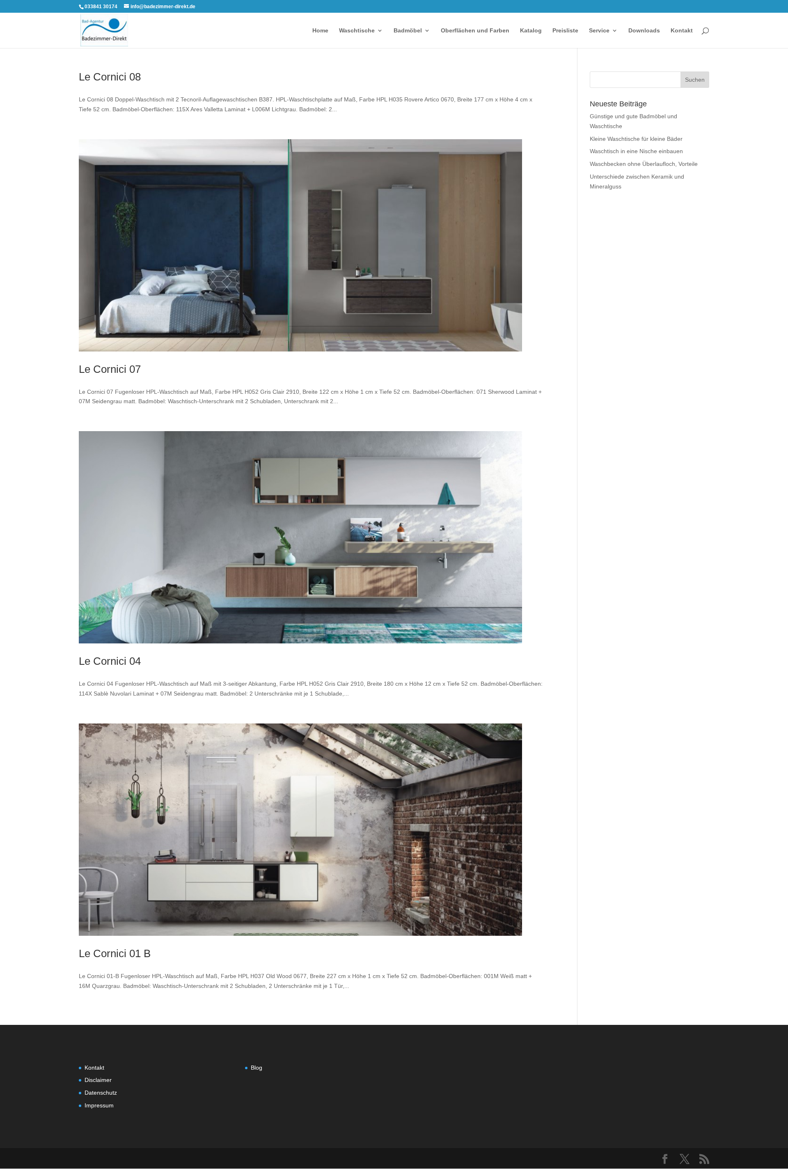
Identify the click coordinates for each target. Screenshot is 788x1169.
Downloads (644, 31)
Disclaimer (98, 1080)
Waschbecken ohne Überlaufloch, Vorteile (644, 164)
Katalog (531, 31)
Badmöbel (408, 31)
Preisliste (565, 31)
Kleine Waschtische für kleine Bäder (636, 139)
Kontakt (682, 31)
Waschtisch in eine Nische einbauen (636, 151)
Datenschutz (101, 1092)
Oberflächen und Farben (475, 31)
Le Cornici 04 (110, 661)
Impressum (99, 1105)
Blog (256, 1067)
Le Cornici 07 (110, 369)
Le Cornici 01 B (115, 953)
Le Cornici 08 (110, 77)
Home (320, 31)
